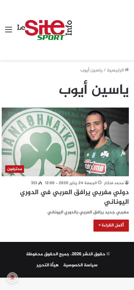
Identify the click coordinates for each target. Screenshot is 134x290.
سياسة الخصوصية (80, 265)
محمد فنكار (114, 183)
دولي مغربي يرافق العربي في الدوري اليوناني (74, 197)
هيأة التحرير (47, 265)
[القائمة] (8, 33)
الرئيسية (116, 70)
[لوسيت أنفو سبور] (44, 30)
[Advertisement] (100, 24)
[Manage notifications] (12, 277)
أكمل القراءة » (111, 225)
